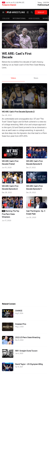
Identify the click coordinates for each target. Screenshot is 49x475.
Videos (13, 78)
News (36, 78)
